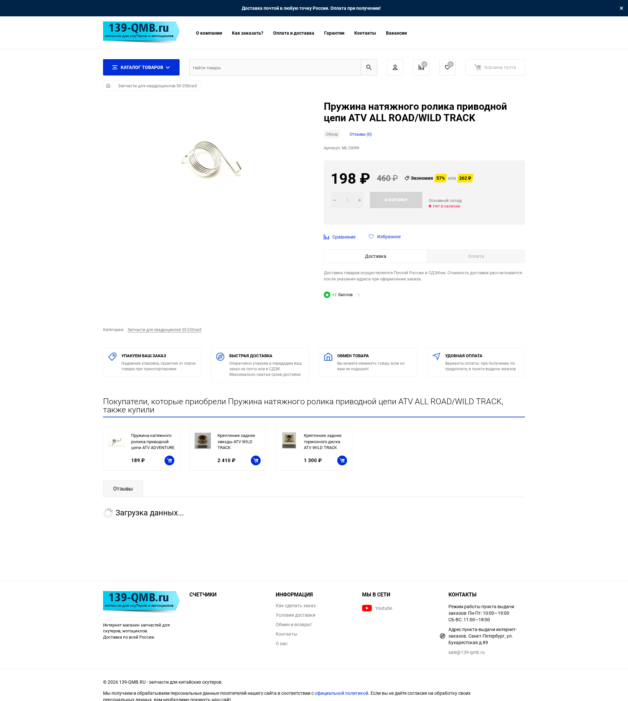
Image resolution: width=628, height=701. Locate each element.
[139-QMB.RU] (141, 603)
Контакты (365, 33)
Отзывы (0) (361, 134)
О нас (282, 643)
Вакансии (396, 33)
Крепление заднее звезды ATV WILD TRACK (236, 441)
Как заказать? (247, 33)
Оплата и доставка (293, 33)
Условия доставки (295, 615)
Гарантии (334, 33)
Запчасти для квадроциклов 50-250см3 (157, 86)
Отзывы (123, 488)
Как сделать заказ (296, 605)
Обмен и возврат (294, 624)
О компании (209, 33)
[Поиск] (369, 67)
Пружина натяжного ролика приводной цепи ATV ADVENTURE (152, 441)
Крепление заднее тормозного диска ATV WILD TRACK (322, 441)
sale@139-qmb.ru (466, 652)
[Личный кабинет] (395, 67)
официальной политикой (341, 693)
